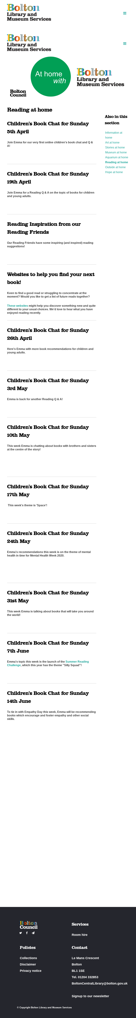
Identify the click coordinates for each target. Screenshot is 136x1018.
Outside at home (115, 167)
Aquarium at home (116, 157)
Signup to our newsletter (90, 996)
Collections (28, 958)
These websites (17, 305)
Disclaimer (28, 964)
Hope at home (114, 172)
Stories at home (115, 147)
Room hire (79, 935)
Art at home (112, 142)
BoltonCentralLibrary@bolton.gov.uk (100, 983)
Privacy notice (30, 971)
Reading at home (116, 162)
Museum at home (116, 152)
